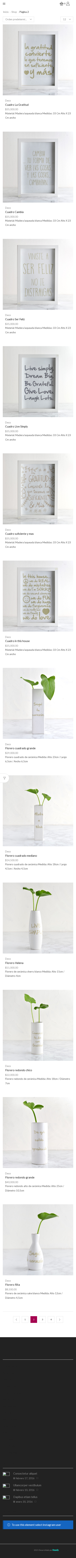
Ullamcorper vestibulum (27, 1485)
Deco (8, 100)
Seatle (6, 1432)
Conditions (9, 1386)
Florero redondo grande (19, 1177)
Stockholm (9, 1445)
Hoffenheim (10, 1452)
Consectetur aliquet (25, 1473)
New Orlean (10, 1426)
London (7, 1412)
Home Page (10, 1366)
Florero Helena (14, 963)
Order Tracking (12, 1392)
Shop (14, 11)
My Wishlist (10, 1406)
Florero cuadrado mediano (21, 855)
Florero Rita (12, 1284)
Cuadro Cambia (14, 212)
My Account (10, 1399)
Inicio (6, 11)
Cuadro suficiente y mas (19, 533)
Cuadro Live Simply (16, 426)
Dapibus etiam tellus (25, 1497)
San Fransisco (11, 1419)
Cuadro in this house (17, 641)
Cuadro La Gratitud (17, 104)
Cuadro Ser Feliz (15, 319)
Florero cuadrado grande (20, 748)
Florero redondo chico (18, 1070)
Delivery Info (11, 1379)
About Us (8, 1373)
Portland (8, 1439)
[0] (60, 4)
